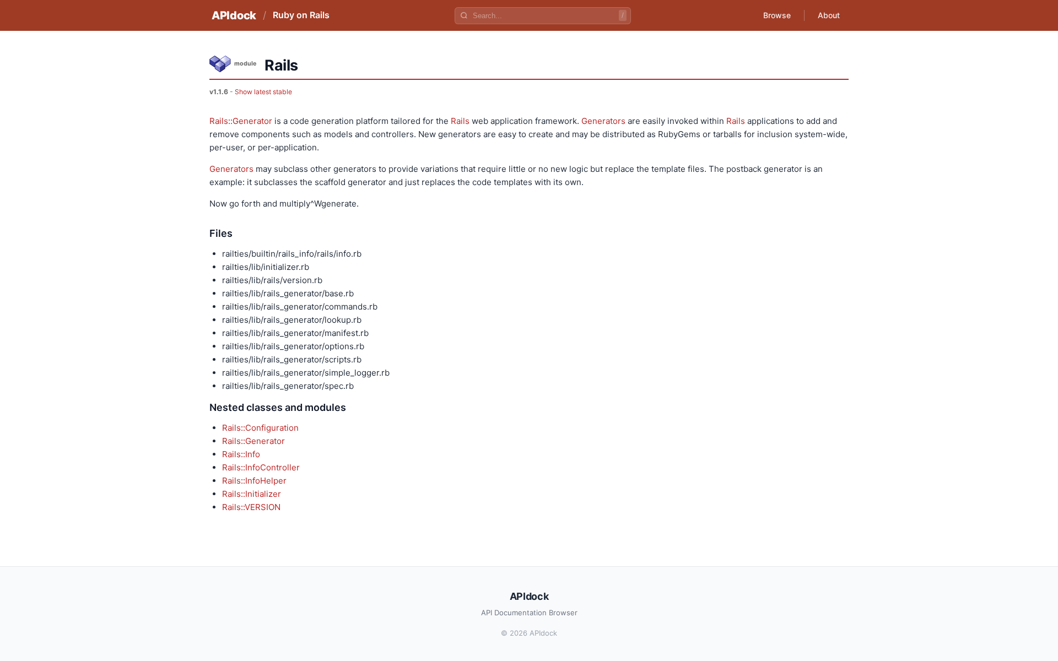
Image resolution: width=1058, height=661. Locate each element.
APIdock (234, 15)
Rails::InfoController (261, 467)
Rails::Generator (240, 121)
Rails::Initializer (251, 494)
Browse (777, 15)
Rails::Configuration (260, 427)
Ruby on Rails (301, 14)
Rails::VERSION (251, 507)
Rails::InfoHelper (254, 480)
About (829, 15)
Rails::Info (241, 454)
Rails (460, 121)
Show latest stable (263, 92)
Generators (603, 121)
